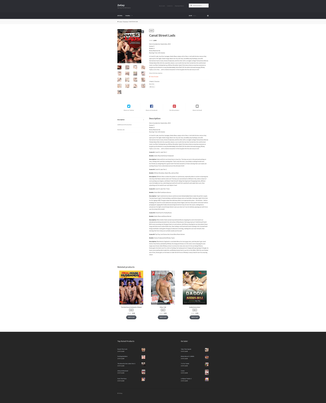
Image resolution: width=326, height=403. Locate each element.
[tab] (131, 119)
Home (120, 21)
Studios (127, 15)
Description (121, 119)
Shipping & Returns (179, 6)
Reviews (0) (120, 129)
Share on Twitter (129, 110)
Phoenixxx (125, 21)
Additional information (124, 124)
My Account (162, 6)
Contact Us (169, 6)
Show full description (155, 73)
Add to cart (131, 317)
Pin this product (174, 110)
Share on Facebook (151, 110)
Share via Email (197, 110)
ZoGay (121, 5)
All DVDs (119, 15)
